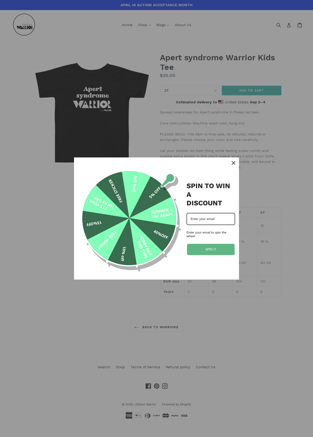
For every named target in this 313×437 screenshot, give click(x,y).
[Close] (233, 162)
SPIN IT (211, 249)
